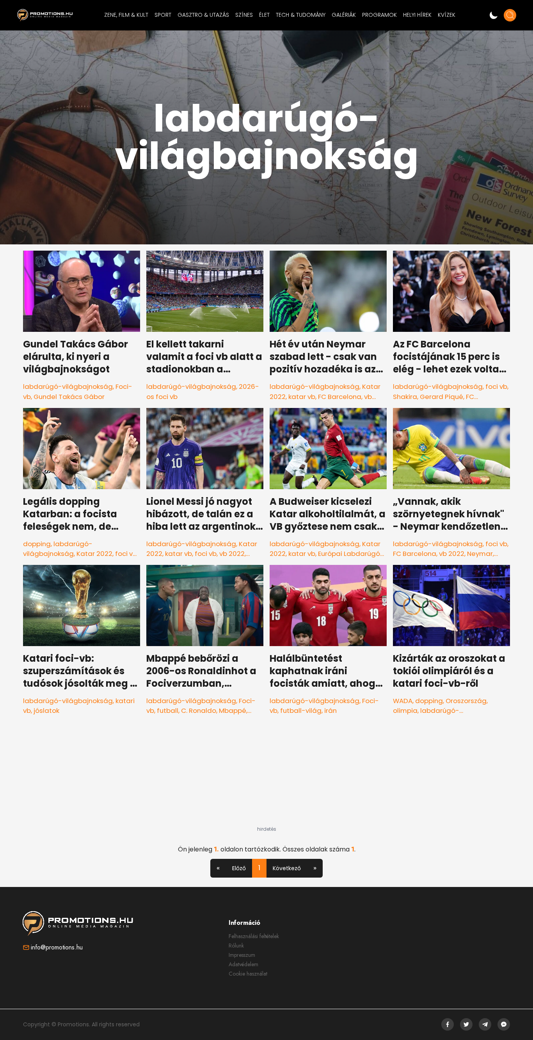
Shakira (405, 396)
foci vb (496, 386)
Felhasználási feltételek (254, 936)
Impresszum (242, 955)
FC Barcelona (339, 396)
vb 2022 (232, 553)
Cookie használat (248, 974)
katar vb (301, 396)
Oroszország (466, 700)
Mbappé (232, 710)
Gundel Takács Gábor (69, 396)
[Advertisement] (266, 777)
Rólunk (236, 945)
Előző (239, 868)
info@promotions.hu (57, 947)
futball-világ (301, 710)
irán (330, 710)
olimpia (405, 710)
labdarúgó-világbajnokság (68, 386)
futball (167, 710)
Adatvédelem (243, 964)
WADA (402, 700)
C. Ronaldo (198, 710)
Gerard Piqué (441, 396)
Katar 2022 (94, 553)
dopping (37, 543)
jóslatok (46, 710)
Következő (287, 868)
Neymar (480, 553)
